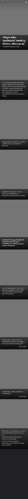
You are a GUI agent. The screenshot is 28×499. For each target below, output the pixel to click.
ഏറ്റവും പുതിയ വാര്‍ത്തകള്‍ (13, 244)
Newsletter (16, 431)
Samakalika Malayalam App (10, 442)
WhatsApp (12, 439)
